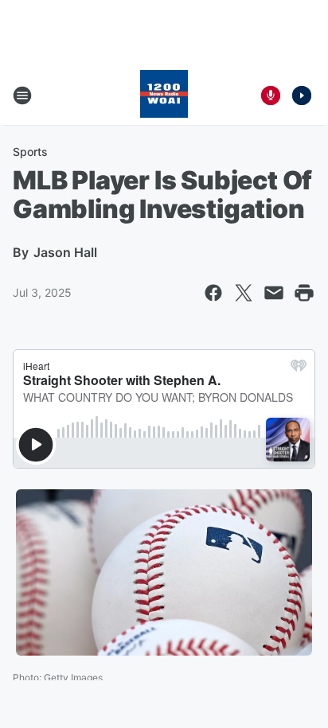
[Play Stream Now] (301, 95)
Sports (30, 151)
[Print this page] (304, 293)
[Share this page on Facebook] (213, 293)
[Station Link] (164, 95)
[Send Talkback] (270, 95)
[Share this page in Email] (274, 293)
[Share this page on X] (243, 293)
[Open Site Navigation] (22, 95)
